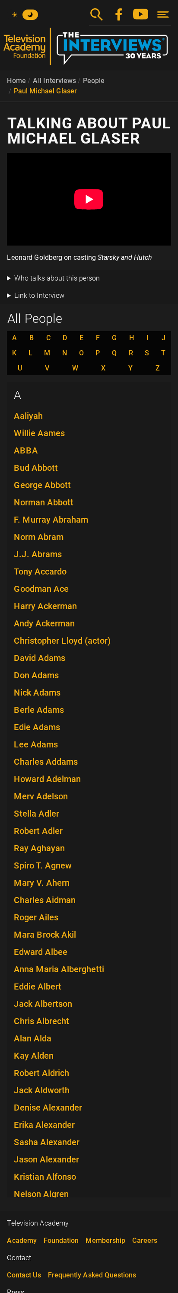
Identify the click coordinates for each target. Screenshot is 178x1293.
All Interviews (54, 81)
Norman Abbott (43, 502)
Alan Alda (32, 1038)
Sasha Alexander (46, 1142)
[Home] (89, 49)
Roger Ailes (36, 917)
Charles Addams (46, 762)
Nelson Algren (41, 1194)
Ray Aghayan (39, 848)
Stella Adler (36, 813)
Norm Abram (39, 537)
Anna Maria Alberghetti (59, 969)
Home (16, 81)
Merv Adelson (41, 796)
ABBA (26, 450)
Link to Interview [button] (39, 295)
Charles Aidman (45, 900)
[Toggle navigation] (163, 14)
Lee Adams (36, 744)
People (94, 81)
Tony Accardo (40, 571)
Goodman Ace (41, 589)
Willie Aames (39, 433)
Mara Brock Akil (45, 934)
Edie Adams (37, 727)
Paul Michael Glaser (45, 91)
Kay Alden (34, 1055)
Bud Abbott (36, 468)
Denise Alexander (48, 1107)
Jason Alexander (46, 1159)
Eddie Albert (37, 986)
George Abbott (42, 485)
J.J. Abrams (38, 554)
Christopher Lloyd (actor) (62, 640)
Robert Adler (38, 831)
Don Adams (36, 675)
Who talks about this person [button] (57, 278)
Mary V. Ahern (42, 883)
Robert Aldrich (41, 1073)
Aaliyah (28, 416)
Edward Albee (40, 952)
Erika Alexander (44, 1125)
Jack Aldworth (42, 1090)
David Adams (39, 658)
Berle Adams (39, 710)
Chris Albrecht (41, 1021)
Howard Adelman (47, 779)
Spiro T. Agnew (43, 865)
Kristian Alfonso (45, 1177)
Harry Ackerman (45, 606)
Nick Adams (37, 692)
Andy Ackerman (44, 623)
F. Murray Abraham (51, 519)
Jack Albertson (43, 1004)
